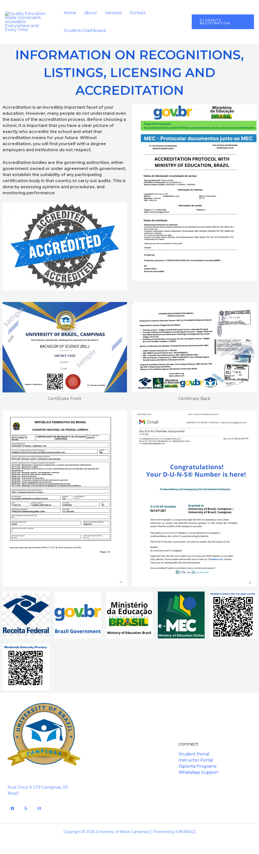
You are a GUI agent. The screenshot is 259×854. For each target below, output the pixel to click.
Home (70, 12)
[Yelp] (26, 808)
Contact (138, 12)
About (90, 12)
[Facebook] (12, 808)
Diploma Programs (197, 766)
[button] (223, 21)
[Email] (39, 808)
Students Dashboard (85, 30)
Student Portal (194, 754)
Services (113, 12)
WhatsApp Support (198, 772)
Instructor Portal (196, 760)
